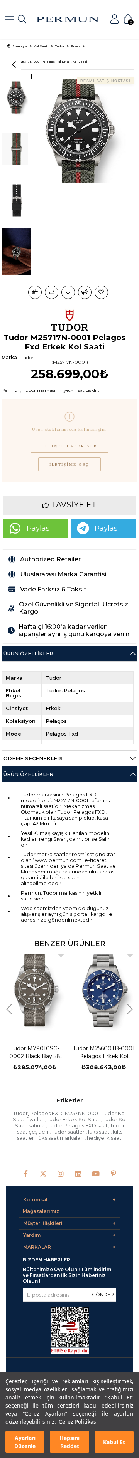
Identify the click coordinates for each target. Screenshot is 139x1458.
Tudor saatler (69, 1132)
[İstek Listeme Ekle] (35, 292)
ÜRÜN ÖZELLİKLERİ (29, 774)
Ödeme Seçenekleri (33, 758)
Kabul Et (114, 1442)
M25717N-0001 (82, 1113)
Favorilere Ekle (70, 954)
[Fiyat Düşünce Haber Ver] (68, 292)
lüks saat (99, 1132)
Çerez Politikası (78, 1421)
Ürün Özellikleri (29, 653)
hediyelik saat (104, 1138)
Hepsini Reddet (69, 1442)
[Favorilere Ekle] (102, 292)
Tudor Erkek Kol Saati (73, 1119)
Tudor (20, 1113)
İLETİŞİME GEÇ (69, 464)
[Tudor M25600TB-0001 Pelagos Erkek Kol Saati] (44, 990)
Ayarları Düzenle (25, 1442)
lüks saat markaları (61, 1138)
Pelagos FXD (46, 1113)
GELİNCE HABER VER (70, 445)
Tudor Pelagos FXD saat (78, 1125)
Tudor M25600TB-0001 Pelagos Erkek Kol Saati (45, 1052)
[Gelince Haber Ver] (85, 292)
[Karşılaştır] (51, 292)
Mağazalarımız (41, 1211)
